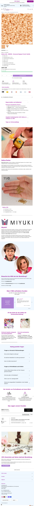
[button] (32, 9)
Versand (6, 69)
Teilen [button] (25, 422)
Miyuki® (2, 52)
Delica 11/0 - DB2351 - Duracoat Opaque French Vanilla (11, 12)
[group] (6, 409)
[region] (23, 302)
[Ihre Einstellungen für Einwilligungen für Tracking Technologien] (1, 504)
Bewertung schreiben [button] (28, 410)
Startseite (2, 12)
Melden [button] (23, 422)
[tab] (25, 414)
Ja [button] (21, 422)
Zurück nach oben (17, 469)
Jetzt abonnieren (6, 465)
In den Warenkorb (23, 75)
